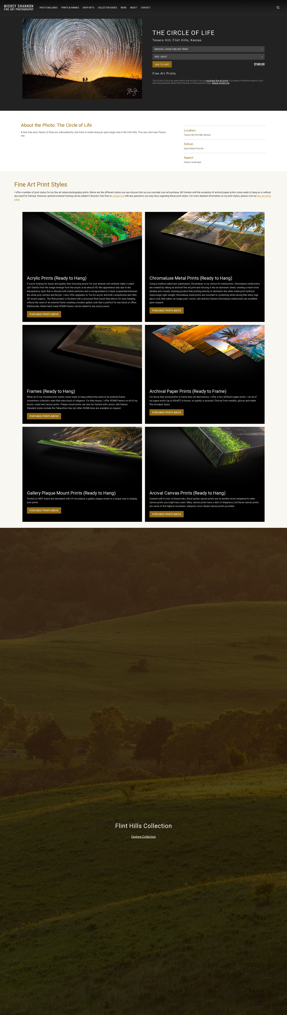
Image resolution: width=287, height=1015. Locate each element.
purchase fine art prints (217, 80)
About (133, 7)
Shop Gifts (88, 7)
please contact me (220, 83)
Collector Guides (107, 7)
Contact (146, 7)
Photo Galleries (49, 7)
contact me (118, 196)
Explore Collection (143, 836)
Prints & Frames (70, 7)
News (123, 7)
